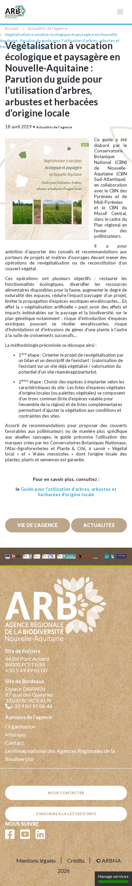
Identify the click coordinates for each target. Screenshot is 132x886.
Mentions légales (36, 860)
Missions (15, 734)
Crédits (76, 860)
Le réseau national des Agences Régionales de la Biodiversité (60, 754)
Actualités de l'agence (47, 28)
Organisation (20, 726)
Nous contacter (66, 792)
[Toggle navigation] (120, 12)
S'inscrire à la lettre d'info (66, 813)
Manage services (113, 876)
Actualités (99, 525)
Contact (14, 742)
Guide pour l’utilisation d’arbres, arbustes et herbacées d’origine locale (68, 492)
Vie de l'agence (37, 525)
